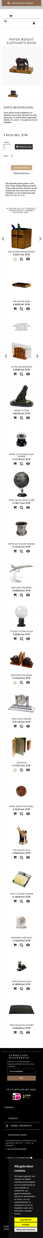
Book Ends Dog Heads (21, 675)
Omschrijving (21, 167)
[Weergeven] (21, 259)
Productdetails (21, 173)
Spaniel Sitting (21, 410)
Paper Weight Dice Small (21, 806)
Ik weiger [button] (26, 1225)
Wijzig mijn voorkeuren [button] (25, 1230)
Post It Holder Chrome (21, 894)
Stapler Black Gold (21, 981)
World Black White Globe (21, 500)
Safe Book (21, 762)
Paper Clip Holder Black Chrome (21, 455)
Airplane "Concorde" (21, 587)
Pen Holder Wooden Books (21, 251)
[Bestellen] (15, 309)
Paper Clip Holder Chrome (21, 544)
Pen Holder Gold (21, 850)
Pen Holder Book (21, 301)
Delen (11, 155)
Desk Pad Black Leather (21, 1025)
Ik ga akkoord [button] (25, 1220)
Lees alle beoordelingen (16, 1149)
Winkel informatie (21, 1125)
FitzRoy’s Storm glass (21, 631)
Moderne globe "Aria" (21, 937)
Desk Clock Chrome (21, 719)
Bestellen (25, 146)
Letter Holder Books (21, 367)
